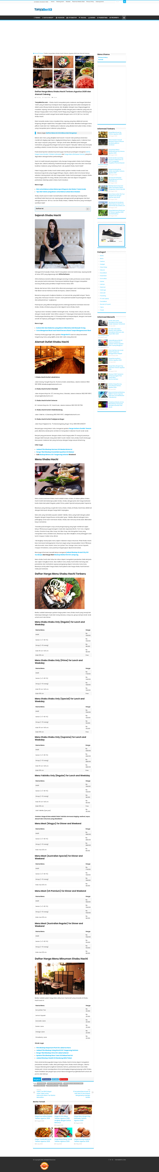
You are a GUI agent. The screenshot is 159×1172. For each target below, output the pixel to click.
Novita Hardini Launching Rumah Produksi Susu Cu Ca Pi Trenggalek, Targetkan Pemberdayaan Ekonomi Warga (111, 161)
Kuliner (41, 53)
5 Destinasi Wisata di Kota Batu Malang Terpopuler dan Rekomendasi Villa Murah (116, 404)
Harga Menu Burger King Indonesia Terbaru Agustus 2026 (82, 1118)
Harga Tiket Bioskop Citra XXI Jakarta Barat (52, 1053)
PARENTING (103, 18)
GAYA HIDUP (48, 18)
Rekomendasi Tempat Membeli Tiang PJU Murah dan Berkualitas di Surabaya (116, 142)
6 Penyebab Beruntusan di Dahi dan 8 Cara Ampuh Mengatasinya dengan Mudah (81, 1093)
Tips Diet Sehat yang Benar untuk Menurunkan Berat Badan (58, 192)
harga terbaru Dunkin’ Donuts (80, 428)
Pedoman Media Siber (78, 1)
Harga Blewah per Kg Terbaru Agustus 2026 (115, 133)
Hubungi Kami (100, 1)
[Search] (124, 1)
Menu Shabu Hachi (40, 1085)
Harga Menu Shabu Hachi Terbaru (73, 1083)
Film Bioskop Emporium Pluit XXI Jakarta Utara (53, 1048)
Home (52, 1)
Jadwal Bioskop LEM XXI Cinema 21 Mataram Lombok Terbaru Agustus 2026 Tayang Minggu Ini (115, 342)
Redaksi (68, 1)
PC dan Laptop (104, 298)
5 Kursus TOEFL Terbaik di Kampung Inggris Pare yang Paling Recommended (115, 376)
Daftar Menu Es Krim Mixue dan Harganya (61, 133)
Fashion (102, 261)
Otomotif (102, 293)
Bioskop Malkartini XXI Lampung (66, 555)
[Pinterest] (112, 1160)
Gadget (102, 264)
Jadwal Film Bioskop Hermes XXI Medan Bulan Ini (54, 449)
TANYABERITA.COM (120, 1160)
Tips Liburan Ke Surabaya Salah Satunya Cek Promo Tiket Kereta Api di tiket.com (116, 203)
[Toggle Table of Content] (87, 209)
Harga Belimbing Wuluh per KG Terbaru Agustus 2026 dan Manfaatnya (116, 212)
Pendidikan (103, 301)
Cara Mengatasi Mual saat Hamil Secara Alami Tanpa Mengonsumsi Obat (63, 330)
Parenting (103, 296)
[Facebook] (108, 1160)
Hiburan (102, 270)
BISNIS (92, 18)
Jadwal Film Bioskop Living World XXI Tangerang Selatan (57, 1050)
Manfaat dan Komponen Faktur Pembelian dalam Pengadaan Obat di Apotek (116, 187)
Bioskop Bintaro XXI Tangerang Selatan (53, 455)
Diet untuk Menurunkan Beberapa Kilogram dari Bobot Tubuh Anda (61, 189)
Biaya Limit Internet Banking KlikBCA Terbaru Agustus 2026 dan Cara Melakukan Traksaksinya (116, 394)
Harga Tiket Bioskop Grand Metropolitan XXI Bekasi (55, 452)
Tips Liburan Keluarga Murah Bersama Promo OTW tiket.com (115, 179)
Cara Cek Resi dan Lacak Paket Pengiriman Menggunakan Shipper (115, 351)
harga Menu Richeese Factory (75, 154)
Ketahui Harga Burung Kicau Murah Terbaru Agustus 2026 (115, 385)
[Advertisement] (79, 35)
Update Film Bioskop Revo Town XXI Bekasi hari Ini (54, 1055)
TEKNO (37, 18)
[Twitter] (110, 1160)
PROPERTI (115, 18)
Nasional (102, 287)
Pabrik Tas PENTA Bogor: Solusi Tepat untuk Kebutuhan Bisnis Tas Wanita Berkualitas (46, 1093)
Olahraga (103, 290)
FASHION (61, 18)
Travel (102, 310)
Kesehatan (103, 276)
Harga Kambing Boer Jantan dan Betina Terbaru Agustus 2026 (116, 171)
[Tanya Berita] (43, 9)
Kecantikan (103, 273)
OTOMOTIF (72, 18)
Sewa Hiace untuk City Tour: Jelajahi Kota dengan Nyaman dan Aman (116, 195)
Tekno (102, 307)
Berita (102, 256)
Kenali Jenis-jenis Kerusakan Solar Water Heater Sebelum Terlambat (116, 322)
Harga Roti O (65, 335)
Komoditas (103, 278)
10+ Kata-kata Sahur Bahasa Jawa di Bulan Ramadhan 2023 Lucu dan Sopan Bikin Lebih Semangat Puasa (111, 332)
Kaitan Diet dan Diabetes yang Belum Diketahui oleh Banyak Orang (60, 328)
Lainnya (102, 284)
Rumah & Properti (105, 304)
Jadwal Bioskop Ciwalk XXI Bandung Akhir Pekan (54, 1058)
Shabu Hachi (63, 1085)
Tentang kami (60, 1)
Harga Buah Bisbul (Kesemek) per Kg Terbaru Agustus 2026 (116, 151)
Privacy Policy (90, 1)
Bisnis (101, 258)
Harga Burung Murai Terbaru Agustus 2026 (115, 359)
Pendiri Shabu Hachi (52, 1085)
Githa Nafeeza (41, 1083)
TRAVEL (83, 18)
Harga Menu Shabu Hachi (55, 1083)
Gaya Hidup (103, 267)
